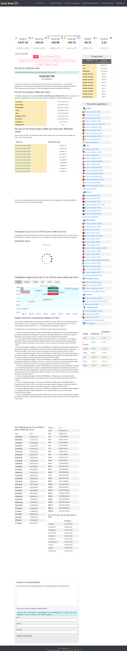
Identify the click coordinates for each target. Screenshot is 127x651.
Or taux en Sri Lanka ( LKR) (93, 176)
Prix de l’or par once (56, 3)
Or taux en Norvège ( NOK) (93, 211)
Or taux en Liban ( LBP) (92, 229)
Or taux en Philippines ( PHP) (94, 170)
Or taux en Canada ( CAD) (93, 282)
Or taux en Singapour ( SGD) (94, 173)
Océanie (89, 294)
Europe (88, 192)
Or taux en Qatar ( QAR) (92, 245)
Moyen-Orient (90, 220)
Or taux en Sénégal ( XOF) (93, 121)
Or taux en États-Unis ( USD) (94, 288)
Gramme (42, 56)
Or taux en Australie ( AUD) (93, 298)
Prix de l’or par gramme (72, 3)
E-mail (19, 623)
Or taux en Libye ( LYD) (92, 233)
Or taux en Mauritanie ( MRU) (94, 236)
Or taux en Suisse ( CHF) (92, 198)
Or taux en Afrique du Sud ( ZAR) (95, 124)
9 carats (47, 64)
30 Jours (27, 282)
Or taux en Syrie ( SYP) (92, 254)
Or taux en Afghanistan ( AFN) (94, 179)
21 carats (47, 60)
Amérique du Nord (92, 278)
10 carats (39, 64)
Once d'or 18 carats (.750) (22, 157)
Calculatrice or (120, 3)
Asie (87, 145)
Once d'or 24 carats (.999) (22, 145)
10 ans (57, 282)
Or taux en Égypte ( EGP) (92, 272)
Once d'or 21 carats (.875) (22, 154)
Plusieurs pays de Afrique (90, 142)
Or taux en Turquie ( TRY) (93, 201)
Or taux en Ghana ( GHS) (92, 139)
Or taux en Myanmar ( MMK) (93, 161)
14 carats (63, 60)
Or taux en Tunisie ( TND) (93, 257)
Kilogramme (51, 56)
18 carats (55, 60)
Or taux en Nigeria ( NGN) (93, 118)
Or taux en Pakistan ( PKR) (93, 167)
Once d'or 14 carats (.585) (22, 160)
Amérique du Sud (92, 307)
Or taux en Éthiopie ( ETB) (93, 136)
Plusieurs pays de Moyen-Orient (92, 275)
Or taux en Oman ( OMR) (92, 242)
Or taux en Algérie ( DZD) (92, 263)
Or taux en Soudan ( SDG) (93, 251)
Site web (19, 629)
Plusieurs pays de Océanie (91, 304)
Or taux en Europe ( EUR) (93, 207)
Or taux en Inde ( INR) (91, 149)
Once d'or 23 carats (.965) (22, 148)
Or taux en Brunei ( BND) (92, 182)
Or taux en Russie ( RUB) (92, 214)
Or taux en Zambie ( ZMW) (93, 130)
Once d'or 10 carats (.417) (22, 165)
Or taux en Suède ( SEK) (92, 195)
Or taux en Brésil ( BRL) (92, 314)
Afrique (88, 108)
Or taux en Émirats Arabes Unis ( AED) (97, 260)
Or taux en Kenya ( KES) (92, 115)
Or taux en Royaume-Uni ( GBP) (95, 204)
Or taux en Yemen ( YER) (92, 266)
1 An (42, 282)
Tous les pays (90, 323)
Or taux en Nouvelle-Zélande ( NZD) (96, 301)
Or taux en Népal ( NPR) (92, 164)
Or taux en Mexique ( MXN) (93, 285)
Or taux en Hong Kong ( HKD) (94, 185)
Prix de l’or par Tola (107, 3)
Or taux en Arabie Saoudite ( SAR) (95, 248)
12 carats (71, 60)
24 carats (22, 60)
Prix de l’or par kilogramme (90, 3)
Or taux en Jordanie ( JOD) (93, 223)
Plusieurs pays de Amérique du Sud (93, 320)
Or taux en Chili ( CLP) (92, 317)
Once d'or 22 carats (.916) (22, 151)
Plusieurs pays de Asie (90, 188)
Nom (18, 617)
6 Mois (35, 282)
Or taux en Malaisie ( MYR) (93, 158)
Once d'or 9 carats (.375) (22, 168)
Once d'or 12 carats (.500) (22, 163)
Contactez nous (65, 650)
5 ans (49, 282)
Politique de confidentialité (53, 650)
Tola (58, 56)
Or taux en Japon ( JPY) (92, 155)
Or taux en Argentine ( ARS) (93, 311)
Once (35, 56)
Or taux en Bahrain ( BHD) (93, 269)
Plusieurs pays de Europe (90, 217)
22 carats (38, 60)
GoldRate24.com (65, 648)
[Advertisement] (63, 22)
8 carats (54, 64)
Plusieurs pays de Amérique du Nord (94, 291)
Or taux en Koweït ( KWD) (93, 226)
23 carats (30, 60)
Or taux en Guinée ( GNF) (93, 112)
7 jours (18, 282)
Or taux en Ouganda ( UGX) (93, 127)
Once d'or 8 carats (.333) (22, 171)
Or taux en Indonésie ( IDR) (93, 152)
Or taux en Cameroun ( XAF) (93, 133)
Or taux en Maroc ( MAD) (92, 239)
